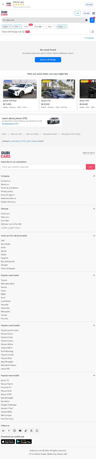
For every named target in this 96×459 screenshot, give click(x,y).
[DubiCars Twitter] (31, 430)
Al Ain (3, 247)
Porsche (4, 318)
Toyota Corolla (7, 354)
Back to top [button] (88, 152)
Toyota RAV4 (6, 412)
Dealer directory (8, 202)
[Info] (23, 32)
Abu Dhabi (5, 244)
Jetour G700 (6, 394)
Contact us (5, 181)
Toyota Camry (7, 340)
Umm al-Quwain (8, 268)
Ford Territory (7, 418)
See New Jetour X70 (10, 124)
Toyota (4, 280)
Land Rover (6, 301)
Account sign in (7, 195)
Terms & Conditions (9, 188)
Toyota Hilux (6, 358)
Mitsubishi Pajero (8, 365)
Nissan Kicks (6, 391)
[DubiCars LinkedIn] (3, 430)
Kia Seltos (5, 401)
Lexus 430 (5, 368)
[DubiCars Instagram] (14, 430)
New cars (5, 217)
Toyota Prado (7, 337)
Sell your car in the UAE (11, 224)
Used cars (5, 213)
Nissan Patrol (7, 334)
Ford (3, 297)
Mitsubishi (5, 311)
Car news (5, 220)
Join (90, 167)
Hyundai (4, 304)
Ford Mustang (7, 351)
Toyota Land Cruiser (10, 330)
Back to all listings (48, 59)
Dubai (3, 254)
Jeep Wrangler (7, 361)
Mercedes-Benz (7, 283)
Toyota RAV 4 (6, 347)
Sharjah (4, 265)
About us (5, 184)
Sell (77, 13)
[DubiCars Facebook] (9, 430)
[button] (3, 4)
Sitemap (4, 208)
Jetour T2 (5, 380)
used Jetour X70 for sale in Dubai (24, 141)
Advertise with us (8, 198)
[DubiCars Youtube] (20, 430)
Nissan (4, 287)
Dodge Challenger (9, 405)
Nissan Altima (7, 344)
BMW (3, 294)
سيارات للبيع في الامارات (10, 228)
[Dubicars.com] (5, 154)
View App (89, 4)
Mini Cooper (6, 415)
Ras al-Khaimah (8, 261)
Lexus (3, 290)
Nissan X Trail (7, 408)
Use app (86, 13)
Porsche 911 (6, 387)
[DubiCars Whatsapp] (37, 430)
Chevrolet (5, 308)
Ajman (4, 251)
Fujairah (4, 258)
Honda (4, 315)
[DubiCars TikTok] (26, 430)
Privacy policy (7, 191)
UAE (3, 240)
